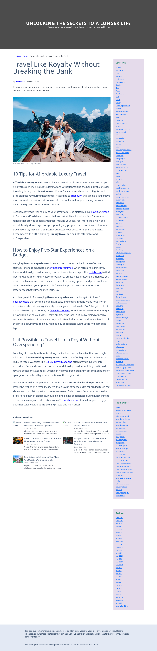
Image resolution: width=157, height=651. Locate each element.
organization (120, 326)
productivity (120, 215)
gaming (118, 144)
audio (118, 356)
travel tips (119, 306)
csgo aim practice (122, 425)
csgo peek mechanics (123, 466)
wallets (118, 335)
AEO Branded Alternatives (125, 365)
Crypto (118, 341)
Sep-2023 (119, 582)
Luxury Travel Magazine (59, 362)
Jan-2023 (119, 568)
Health (118, 117)
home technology (122, 318)
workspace (119, 238)
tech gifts (119, 223)
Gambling (119, 250)
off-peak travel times (61, 267)
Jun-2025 (119, 603)
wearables (119, 232)
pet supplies (120, 270)
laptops (118, 320)
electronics (119, 309)
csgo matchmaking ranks (124, 469)
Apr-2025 (119, 594)
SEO (117, 97)
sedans (118, 434)
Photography (120, 82)
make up (119, 490)
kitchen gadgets (121, 344)
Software (119, 76)
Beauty (118, 103)
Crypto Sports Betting (123, 373)
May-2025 (119, 600)
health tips (119, 179)
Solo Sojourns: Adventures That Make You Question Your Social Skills (41, 458)
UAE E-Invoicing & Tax (123, 253)
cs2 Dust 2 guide (121, 446)
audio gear (119, 282)
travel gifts (119, 226)
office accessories (122, 353)
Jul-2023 (118, 571)
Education (119, 120)
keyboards (119, 315)
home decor (120, 259)
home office (120, 141)
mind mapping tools (122, 416)
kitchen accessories (122, 359)
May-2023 (119, 541)
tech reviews (120, 229)
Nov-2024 (119, 518)
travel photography (122, 493)
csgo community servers (124, 472)
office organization (122, 209)
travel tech (119, 332)
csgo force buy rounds (123, 463)
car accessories (121, 170)
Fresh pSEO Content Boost (125, 371)
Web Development (122, 112)
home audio (120, 138)
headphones (120, 323)
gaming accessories (123, 129)
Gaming (118, 85)
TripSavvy (76, 195)
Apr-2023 (119, 550)
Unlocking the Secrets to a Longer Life (78, 23)
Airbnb (105, 212)
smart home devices (123, 419)
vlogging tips (120, 235)
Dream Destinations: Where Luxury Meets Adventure (90, 424)
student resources (122, 217)
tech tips (119, 273)
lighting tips (120, 212)
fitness (118, 176)
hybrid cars (120, 475)
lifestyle (118, 247)
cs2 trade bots (121, 454)
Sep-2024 (119, 527)
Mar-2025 (119, 597)
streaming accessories (123, 150)
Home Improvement (123, 106)
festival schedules (60, 310)
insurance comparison (123, 410)
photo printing (120, 422)
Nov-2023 (119, 559)
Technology (120, 79)
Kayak (94, 212)
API (117, 135)
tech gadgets (120, 159)
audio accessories (122, 279)
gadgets (118, 194)
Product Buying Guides (123, 368)
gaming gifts (120, 200)
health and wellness (122, 191)
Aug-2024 (119, 532)
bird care (119, 413)
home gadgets (121, 350)
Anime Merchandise (123, 338)
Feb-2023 (119, 535)
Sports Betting (121, 297)
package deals (21, 301)
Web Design (120, 94)
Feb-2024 (119, 577)
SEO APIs (119, 126)
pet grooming (120, 428)
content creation (121, 303)
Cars (117, 88)
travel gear (119, 162)
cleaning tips (120, 265)
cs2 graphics (120, 437)
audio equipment (121, 268)
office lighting (120, 312)
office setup (120, 347)
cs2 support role (121, 487)
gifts (117, 182)
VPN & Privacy (120, 382)
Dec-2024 (119, 588)
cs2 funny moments (122, 460)
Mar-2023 (119, 562)
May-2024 (119, 565)
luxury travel (120, 443)
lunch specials (71, 400)
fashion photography (123, 457)
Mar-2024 (119, 556)
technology (119, 156)
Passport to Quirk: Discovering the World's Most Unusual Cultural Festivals (90, 441)
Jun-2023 (119, 524)
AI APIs (118, 244)
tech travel (119, 294)
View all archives (122, 606)
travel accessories (122, 276)
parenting (119, 288)
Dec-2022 (119, 585)
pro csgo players (121, 431)
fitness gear (120, 285)
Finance (118, 109)
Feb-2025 (119, 591)
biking (118, 147)
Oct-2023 (119, 529)
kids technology (121, 206)
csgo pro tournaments (123, 478)
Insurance (119, 70)
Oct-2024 (119, 544)
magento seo (120, 451)
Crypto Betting (121, 376)
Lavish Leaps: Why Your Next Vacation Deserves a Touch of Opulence (41, 424)
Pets (117, 73)
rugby (118, 481)
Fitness (118, 67)
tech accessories (121, 132)
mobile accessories (122, 188)
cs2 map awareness (123, 484)
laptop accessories (122, 197)
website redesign (122, 449)
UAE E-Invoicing (121, 379)
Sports (118, 100)
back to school (121, 164)
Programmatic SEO (122, 123)
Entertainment (121, 114)
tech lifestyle (120, 329)
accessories (120, 256)
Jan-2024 (119, 553)
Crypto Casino (120, 185)
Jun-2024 (119, 538)
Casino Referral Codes (123, 385)
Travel (25, 56)
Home (18, 56)
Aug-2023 (119, 547)
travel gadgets (121, 241)
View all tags (120, 496)
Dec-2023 (119, 521)
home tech (119, 362)
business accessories (123, 300)
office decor (120, 203)
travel (118, 173)
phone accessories (122, 153)
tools (117, 291)
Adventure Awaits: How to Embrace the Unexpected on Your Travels (42, 440)
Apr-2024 (119, 574)
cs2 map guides (121, 440)
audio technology (122, 167)
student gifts (120, 220)
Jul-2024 (118, 580)
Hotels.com (95, 272)
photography (120, 262)
